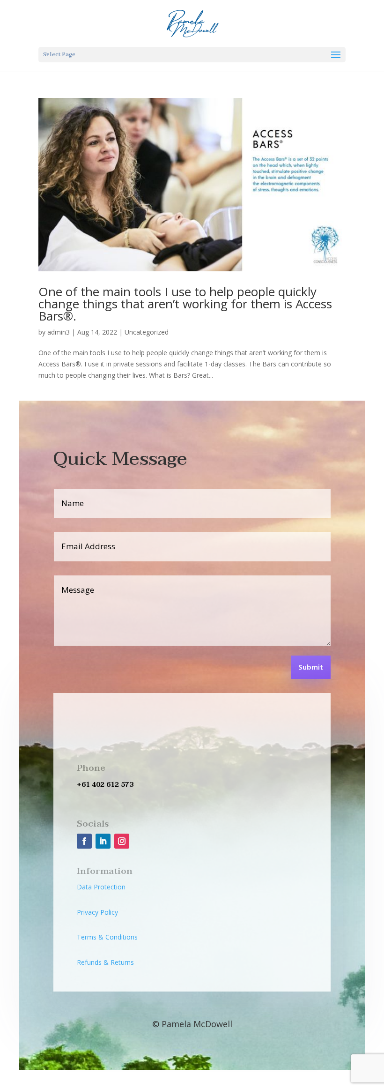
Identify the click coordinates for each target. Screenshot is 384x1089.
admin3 (58, 332)
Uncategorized (147, 332)
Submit (310, 668)
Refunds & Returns (105, 962)
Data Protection (101, 886)
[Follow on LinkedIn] (103, 841)
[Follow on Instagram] (121, 841)
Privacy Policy (97, 912)
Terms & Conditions (107, 936)
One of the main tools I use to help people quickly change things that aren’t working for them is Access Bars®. (185, 303)
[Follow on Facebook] (84, 841)
